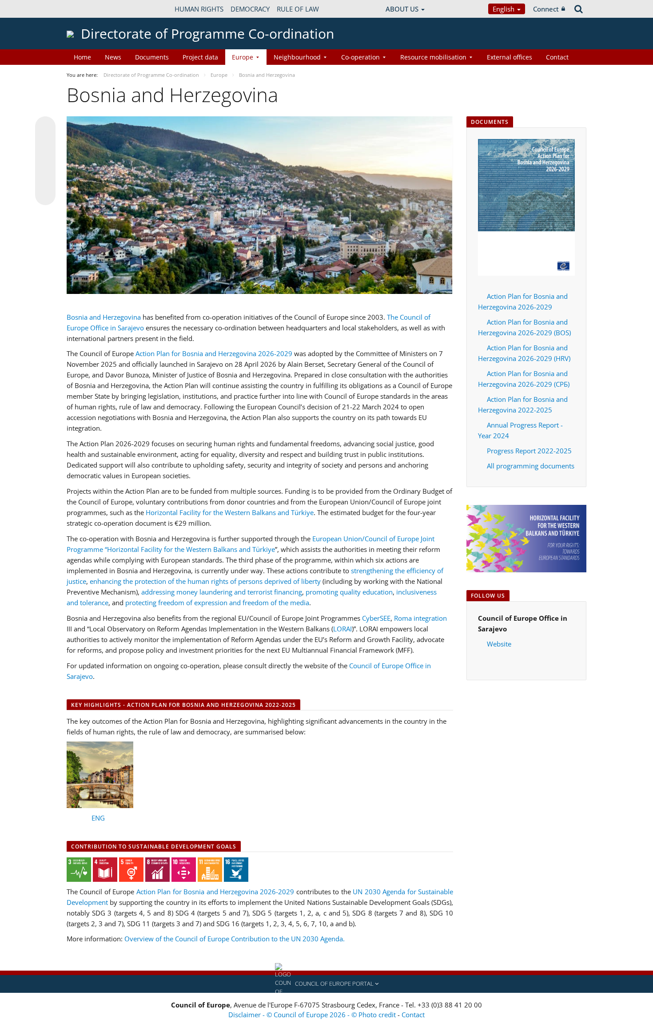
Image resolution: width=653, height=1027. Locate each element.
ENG (98, 817)
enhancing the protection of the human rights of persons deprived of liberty (205, 581)
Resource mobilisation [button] (433, 57)
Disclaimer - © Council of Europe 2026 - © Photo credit (313, 1014)
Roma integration (420, 618)
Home (82, 57)
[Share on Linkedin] (45, 178)
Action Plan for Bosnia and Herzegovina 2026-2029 (213, 353)
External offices (509, 57)
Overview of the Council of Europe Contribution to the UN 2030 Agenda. (234, 938)
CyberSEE (376, 618)
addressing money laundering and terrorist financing (221, 591)
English (504, 8)
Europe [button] (242, 57)
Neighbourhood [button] (297, 57)
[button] (326, 984)
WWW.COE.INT (89, 9)
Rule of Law (298, 8)
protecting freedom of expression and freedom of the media (217, 602)
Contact (557, 57)
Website (499, 643)
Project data (200, 57)
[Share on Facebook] (45, 161)
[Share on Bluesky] (45, 127)
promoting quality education (349, 591)
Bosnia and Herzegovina (104, 317)
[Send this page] (45, 195)
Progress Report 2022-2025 (529, 450)
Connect (546, 8)
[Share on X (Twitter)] (45, 144)
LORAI (342, 628)
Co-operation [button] (360, 57)
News (113, 57)
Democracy (250, 8)
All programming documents (530, 465)
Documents (152, 57)
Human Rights (199, 8)
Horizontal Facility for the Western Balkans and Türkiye (230, 512)
